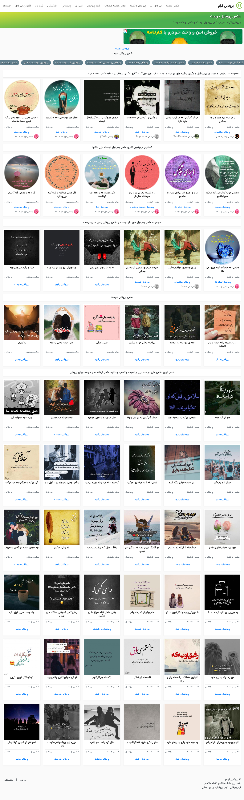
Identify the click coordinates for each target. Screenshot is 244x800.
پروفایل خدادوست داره (67, 62)
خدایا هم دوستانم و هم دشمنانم (62, 118)
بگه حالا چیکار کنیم (101, 677)
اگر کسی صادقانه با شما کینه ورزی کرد (62, 194)
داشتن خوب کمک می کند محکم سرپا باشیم (222, 194)
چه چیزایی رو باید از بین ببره (61, 268)
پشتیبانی (66, 6)
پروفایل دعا (61, 132)
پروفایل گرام (226, 6)
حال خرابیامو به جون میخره (102, 418)
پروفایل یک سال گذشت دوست (104, 62)
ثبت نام (39, 6)
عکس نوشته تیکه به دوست (169, 62)
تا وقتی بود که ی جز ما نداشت (142, 118)
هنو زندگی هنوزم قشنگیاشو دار (142, 742)
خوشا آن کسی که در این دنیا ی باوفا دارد (182, 119)
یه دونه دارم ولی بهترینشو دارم (182, 742)
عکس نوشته (172, 6)
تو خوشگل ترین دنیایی (21, 677)
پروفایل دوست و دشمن (142, 207)
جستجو (7, 6)
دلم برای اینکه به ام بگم (142, 612)
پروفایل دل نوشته (102, 629)
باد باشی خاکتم (61, 548)
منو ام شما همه (222, 418)
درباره (23, 780)
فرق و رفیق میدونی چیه (22, 268)
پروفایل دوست (101, 132)
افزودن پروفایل (23, 6)
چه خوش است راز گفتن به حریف (22, 548)
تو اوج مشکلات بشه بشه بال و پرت (182, 679)
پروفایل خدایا (222, 359)
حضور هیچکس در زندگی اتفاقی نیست (102, 119)
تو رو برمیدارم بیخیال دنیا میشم (222, 742)
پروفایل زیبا (156, 6)
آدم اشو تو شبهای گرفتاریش (21, 742)
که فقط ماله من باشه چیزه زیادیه (102, 483)
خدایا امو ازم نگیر (222, 483)
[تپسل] (125, 31)
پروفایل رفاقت (102, 759)
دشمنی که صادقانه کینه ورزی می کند (222, 269)
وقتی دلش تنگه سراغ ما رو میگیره (102, 614)
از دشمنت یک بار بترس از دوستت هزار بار (142, 194)
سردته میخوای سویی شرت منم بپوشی (142, 269)
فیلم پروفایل (93, 6)
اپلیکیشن (52, 6)
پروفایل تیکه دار (182, 207)
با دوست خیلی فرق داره (21, 612)
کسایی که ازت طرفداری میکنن (142, 483)
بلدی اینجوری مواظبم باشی (182, 268)
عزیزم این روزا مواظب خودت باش (61, 744)
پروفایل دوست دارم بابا (36, 62)
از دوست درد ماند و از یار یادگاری (222, 119)
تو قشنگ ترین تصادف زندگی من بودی (142, 549)
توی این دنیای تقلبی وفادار (222, 548)
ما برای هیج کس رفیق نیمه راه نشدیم (182, 194)
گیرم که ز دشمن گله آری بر (21, 193)
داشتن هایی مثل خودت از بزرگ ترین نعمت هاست (21, 119)
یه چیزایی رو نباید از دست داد (222, 612)
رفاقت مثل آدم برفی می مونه (102, 548)
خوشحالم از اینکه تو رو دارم (182, 548)
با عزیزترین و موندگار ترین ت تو (182, 612)
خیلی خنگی (102, 343)
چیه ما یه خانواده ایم (21, 418)
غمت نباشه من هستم (61, 418)
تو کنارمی (21, 343)
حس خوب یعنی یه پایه (62, 343)
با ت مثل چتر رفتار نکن (102, 268)
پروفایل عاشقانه (138, 6)
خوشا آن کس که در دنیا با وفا (142, 418)
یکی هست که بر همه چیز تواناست (102, 194)
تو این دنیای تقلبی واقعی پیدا (62, 677)
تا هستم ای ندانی (142, 677)
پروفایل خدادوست (138, 62)
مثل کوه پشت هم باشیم (102, 742)
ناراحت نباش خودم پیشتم (142, 343)
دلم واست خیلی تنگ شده (182, 483)
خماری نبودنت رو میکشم (182, 343)
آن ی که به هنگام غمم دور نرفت (22, 483)
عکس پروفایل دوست (225, 17)
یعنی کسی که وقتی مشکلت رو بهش (61, 614)
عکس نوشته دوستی (201, 62)
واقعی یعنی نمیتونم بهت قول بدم (62, 483)
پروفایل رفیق (182, 132)
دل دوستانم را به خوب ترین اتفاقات (222, 344)
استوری (79, 6)
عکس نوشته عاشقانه (115, 6)
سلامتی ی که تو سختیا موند (182, 418)
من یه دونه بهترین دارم (222, 677)
